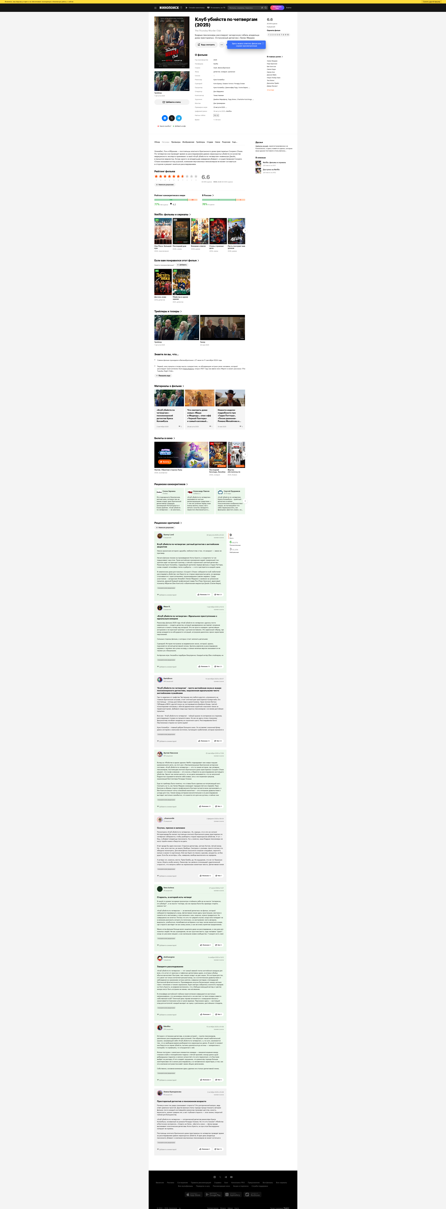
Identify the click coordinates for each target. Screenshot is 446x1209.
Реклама (170, 1182)
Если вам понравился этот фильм (175, 260)
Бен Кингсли (271, 66)
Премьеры (175, 142)
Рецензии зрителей (166, 522)
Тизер (202, 342)
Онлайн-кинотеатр (197, 8)
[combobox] (244, 8)
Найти (265, 8)
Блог (226, 1182)
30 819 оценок (272, 23)
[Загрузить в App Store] (194, 1194)
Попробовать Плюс (277, 7)
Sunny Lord (169, 535)
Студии (210, 142)
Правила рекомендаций (201, 1182)
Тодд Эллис (232, 99)
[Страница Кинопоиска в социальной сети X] (220, 1177)
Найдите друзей (262, 146)
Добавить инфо (180, 126)
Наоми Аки (271, 72)
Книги (236, 1208)
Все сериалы (281, 1182)
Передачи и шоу (203, 1185)
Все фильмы (268, 1182)
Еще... (234, 142)
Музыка (223, 1208)
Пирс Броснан (272, 63)
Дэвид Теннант (272, 86)
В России (206, 195)
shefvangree (169, 957)
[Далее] (245, 230)
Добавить (183, 265)
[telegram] (179, 118)
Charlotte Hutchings (244, 99)
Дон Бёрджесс (218, 91)
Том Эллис (270, 80)
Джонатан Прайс (273, 83)
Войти (288, 8)
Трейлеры (200, 142)
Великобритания (224, 67)
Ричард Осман (239, 83)
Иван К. (167, 606)
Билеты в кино (163, 438)
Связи (217, 142)
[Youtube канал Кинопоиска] (231, 1177)
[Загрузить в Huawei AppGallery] (233, 1194)
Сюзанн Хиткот (228, 83)
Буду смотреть (208, 45)
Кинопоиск (173, 1208)
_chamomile (169, 818)
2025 (215, 59)
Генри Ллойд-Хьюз (273, 77)
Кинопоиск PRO (238, 1182)
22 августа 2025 (219, 107)
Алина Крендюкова (172, 1092)
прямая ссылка (219, 537)
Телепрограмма (212, 1208)
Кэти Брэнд (217, 83)
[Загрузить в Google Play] (213, 1194)
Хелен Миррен (272, 60)
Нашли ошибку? (165, 126)
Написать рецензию (166, 184)
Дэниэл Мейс (271, 74)
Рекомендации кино (221, 1185)
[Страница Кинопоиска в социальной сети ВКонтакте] (214, 1177)
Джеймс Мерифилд (220, 99)
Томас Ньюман (218, 95)
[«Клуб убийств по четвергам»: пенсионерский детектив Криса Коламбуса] (169, 410)
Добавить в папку (173, 102)
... (249, 87)
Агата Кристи (188, 368)
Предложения (254, 1182)
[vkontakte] (165, 118)
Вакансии (160, 1182)
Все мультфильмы (185, 1185)
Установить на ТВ (218, 8)
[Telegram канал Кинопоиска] (225, 1177)
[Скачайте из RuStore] (252, 1194)
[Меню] (155, 8)
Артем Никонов (171, 753)
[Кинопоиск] (169, 7)
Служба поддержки (260, 1185)
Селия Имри (271, 69)
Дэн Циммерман (219, 103)
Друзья (259, 142)
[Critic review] (169, 501)
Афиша (230, 1208)
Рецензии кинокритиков (169, 484)
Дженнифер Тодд (231, 87)
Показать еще (164, 376)
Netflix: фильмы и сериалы (171, 214)
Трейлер (158, 93)
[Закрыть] (263, 43)
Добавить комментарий (167, 594)
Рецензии (226, 142)
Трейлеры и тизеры (166, 311)
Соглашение (182, 1182)
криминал (231, 71)
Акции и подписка (240, 1185)
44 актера (270, 90)
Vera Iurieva (169, 888)
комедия (224, 71)
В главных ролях (274, 57)
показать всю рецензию (166, 588)
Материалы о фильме (168, 386)
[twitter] (172, 118)
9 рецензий (271, 26)
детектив (216, 71)
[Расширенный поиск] (262, 8)
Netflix (215, 63)
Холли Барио (243, 87)
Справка (217, 1182)
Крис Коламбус (219, 79)
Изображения (188, 142)
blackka (167, 1026)
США (215, 67)
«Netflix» (229, 111)
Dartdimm (168, 678)
